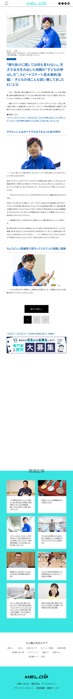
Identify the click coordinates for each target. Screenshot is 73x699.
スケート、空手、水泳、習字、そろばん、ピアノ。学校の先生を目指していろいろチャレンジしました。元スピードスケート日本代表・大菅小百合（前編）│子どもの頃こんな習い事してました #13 (21, 608)
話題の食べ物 (18, 652)
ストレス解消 (47, 648)
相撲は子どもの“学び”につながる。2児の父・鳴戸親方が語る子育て (20, 574)
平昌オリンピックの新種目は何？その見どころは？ (51, 501)
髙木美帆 (51, 333)
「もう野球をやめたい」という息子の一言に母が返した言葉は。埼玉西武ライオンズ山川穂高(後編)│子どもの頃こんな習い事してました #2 (21, 504)
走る (21, 648)
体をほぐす (32, 648)
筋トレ (11, 648)
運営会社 (35, 683)
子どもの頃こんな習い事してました (36, 333)
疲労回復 (62, 648)
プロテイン (33, 652)
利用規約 (40, 688)
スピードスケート (21, 333)
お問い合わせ (23, 683)
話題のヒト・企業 (37, 656)
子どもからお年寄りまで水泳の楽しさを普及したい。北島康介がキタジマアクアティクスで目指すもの (52, 539)
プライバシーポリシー (23, 688)
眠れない (57, 652)
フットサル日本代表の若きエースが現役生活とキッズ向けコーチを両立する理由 (51, 574)
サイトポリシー (49, 683)
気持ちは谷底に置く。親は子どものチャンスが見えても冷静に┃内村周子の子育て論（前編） (52, 605)
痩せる (46, 652)
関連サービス (53, 688)
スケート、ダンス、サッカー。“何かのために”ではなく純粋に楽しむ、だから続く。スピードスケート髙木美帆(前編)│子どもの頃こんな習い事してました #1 (21, 540)
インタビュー (11, 333)
